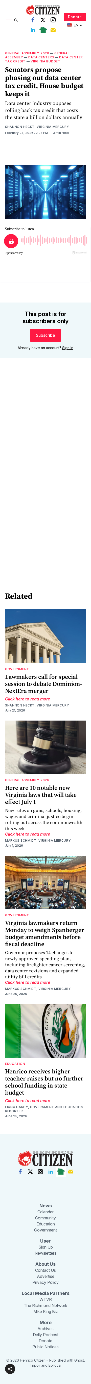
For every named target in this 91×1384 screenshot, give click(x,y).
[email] (53, 30)
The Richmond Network (45, 1305)
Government (17, 669)
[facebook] (33, 20)
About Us (45, 1264)
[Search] (16, 20)
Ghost (79, 1360)
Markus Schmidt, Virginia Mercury (38, 840)
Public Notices (45, 1346)
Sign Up (45, 1247)
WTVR (45, 1299)
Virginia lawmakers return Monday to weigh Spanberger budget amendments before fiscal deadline (44, 933)
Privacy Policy (45, 1282)
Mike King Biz (45, 1311)
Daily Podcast (45, 1334)
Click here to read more (27, 698)
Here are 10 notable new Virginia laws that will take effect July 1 (41, 794)
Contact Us (45, 1270)
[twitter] (43, 20)
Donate (75, 17)
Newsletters (45, 1253)
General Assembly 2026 (27, 53)
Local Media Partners (46, 1293)
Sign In (67, 348)
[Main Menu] (9, 20)
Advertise (45, 1276)
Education (15, 1064)
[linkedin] (33, 30)
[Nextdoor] (43, 30)
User (45, 1241)
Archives (45, 1328)
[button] (10, 1369)
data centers (41, 57)
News (45, 1205)
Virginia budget (45, 61)
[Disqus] (45, 434)
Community (45, 1217)
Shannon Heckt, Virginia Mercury (37, 127)
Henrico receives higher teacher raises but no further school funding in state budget (44, 1082)
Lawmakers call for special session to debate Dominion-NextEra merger (43, 683)
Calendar (45, 1211)
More (46, 1322)
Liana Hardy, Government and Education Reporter (44, 1109)
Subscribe (45, 335)
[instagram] (53, 20)
